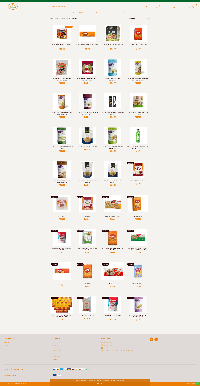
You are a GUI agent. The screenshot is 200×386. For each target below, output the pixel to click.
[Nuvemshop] (191, 383)
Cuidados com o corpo (113, 12)
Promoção (138, 12)
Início (60, 12)
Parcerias (6, 351)
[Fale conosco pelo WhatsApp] (197, 383)
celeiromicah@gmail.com (109, 348)
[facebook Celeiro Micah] (4, 1)
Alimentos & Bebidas (79, 12)
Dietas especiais (127, 12)
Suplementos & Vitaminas (95, 12)
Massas (68, 18)
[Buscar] (147, 7)
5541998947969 (108, 342)
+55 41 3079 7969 (108, 345)
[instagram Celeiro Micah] (2, 1)
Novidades (67, 12)
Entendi (100, 383)
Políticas (6, 345)
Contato (6, 348)
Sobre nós (6, 342)
